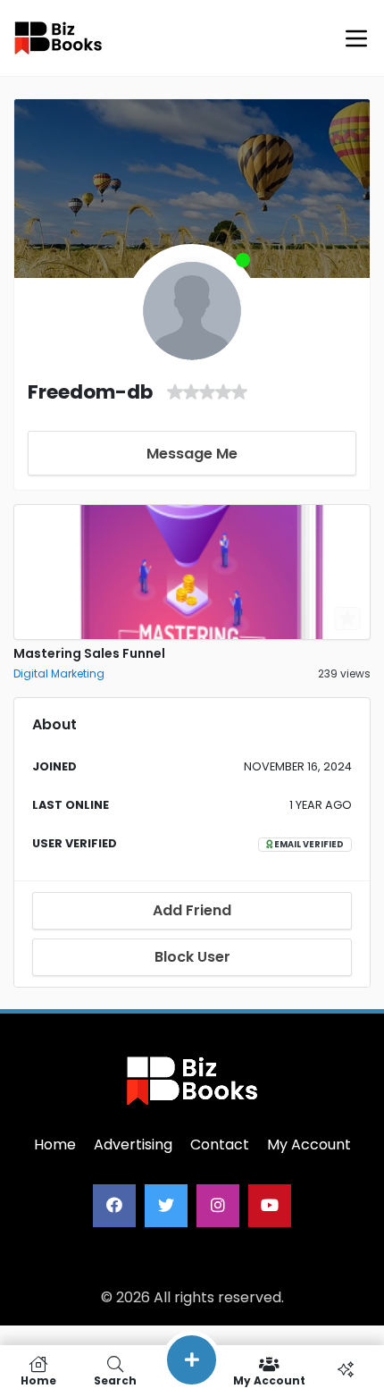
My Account (269, 1379)
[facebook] (114, 1205)
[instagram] (217, 1205)
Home (38, 1379)
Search (115, 1379)
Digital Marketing (58, 673)
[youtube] (269, 1205)
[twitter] (166, 1205)
